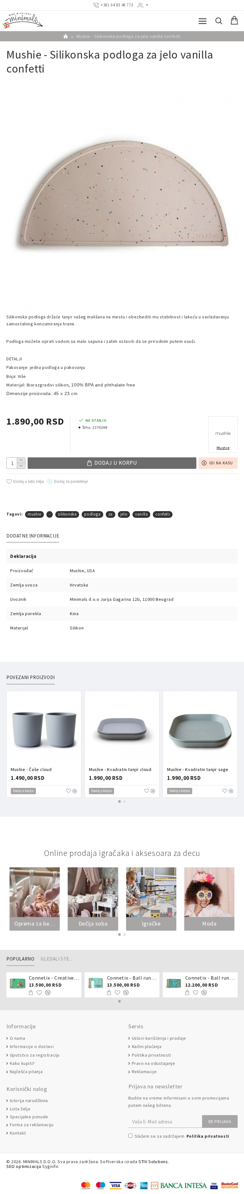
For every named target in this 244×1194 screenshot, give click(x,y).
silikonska (67, 514)
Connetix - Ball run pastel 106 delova (132, 978)
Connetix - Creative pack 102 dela (54, 978)
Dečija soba (93, 923)
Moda (209, 923)
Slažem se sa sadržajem (182, 1136)
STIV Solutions (153, 1161)
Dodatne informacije (32, 536)
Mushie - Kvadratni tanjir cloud (120, 769)
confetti (162, 514)
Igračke (151, 923)
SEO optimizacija (23, 1166)
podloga (92, 514)
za (110, 514)
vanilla (141, 514)
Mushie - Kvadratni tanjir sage (197, 769)
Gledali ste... (56, 959)
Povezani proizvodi (30, 677)
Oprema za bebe (34, 923)
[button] (119, 801)
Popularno (20, 959)
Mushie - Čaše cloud (31, 769)
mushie (34, 514)
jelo (123, 514)
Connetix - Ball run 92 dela (210, 978)
